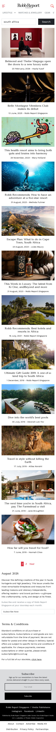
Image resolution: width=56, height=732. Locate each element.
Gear (47, 13)
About (11, 723)
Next (31, 564)
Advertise (30, 723)
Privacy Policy (27, 729)
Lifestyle (7, 13)
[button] (4, 6)
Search (46, 21)
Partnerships (42, 729)
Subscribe (28, 696)
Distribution (12, 729)
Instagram (17, 711)
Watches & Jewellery (30, 13)
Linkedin (40, 711)
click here (36, 659)
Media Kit (42, 723)
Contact (20, 723)
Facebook (29, 711)
